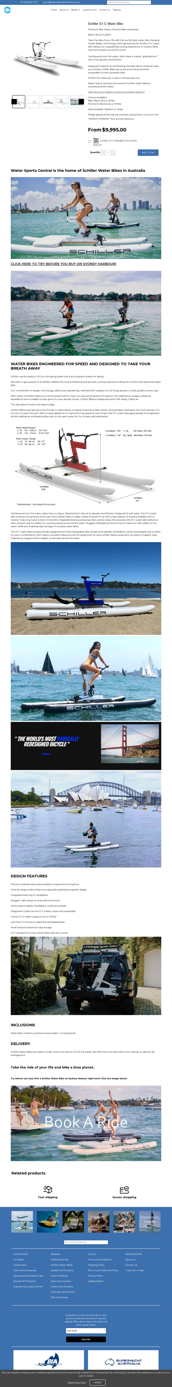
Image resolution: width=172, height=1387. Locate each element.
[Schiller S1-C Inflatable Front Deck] (96, 140)
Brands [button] (74, 10)
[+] (113, 152)
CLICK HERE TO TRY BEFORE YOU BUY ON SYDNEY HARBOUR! (63, 264)
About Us (64, 10)
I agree (97, 1382)
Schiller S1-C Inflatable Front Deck (118, 140)
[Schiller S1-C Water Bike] (48, 58)
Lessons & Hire (90, 10)
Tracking (117, 10)
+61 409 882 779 (28, 2)
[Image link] (22, 1232)
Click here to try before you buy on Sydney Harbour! (116, 92)
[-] (103, 152)
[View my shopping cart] (158, 10)
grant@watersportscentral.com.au (61, 2)
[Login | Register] (164, 10)
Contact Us (104, 10)
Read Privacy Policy (77, 1382)
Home (54, 10)
